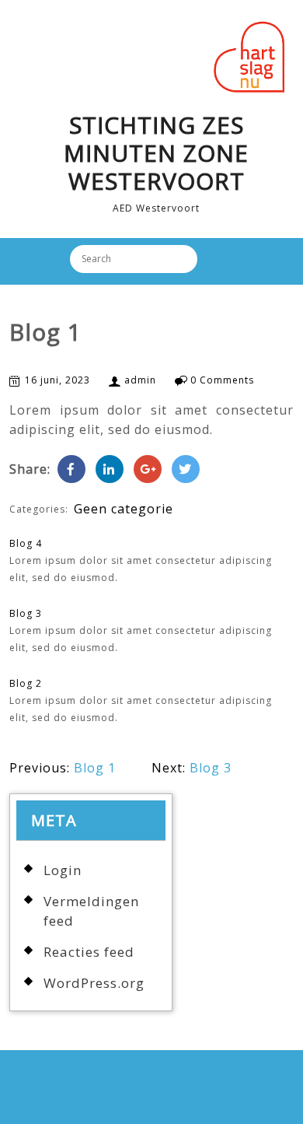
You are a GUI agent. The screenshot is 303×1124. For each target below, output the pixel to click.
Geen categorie (123, 508)
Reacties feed (89, 952)
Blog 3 (25, 613)
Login (63, 870)
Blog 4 (25, 543)
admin (140, 380)
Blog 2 (25, 683)
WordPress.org (94, 983)
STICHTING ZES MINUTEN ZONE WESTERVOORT (156, 153)
